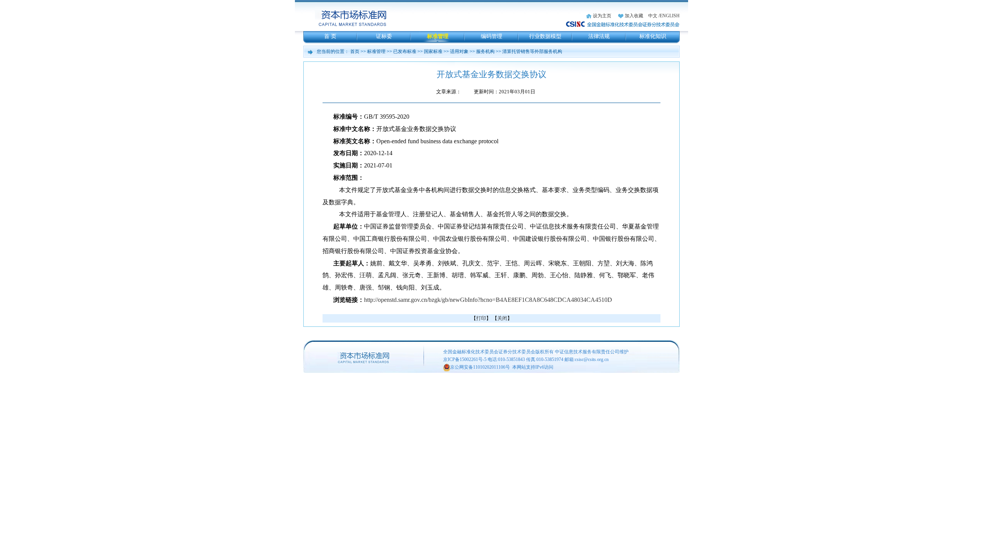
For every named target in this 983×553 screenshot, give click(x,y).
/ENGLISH (669, 15)
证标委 (384, 36)
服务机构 (485, 51)
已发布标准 (404, 51)
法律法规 (599, 36)
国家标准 (433, 51)
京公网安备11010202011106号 (480, 367)
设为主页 (602, 15)
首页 (354, 51)
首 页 (330, 36)
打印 (481, 318)
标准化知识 (652, 36)
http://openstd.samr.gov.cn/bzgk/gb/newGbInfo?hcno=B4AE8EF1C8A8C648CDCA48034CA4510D (488, 299)
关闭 (502, 318)
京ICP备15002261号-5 (465, 359)
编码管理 (491, 36)
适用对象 (459, 51)
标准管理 (437, 36)
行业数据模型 (545, 36)
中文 (652, 15)
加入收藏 (634, 15)
